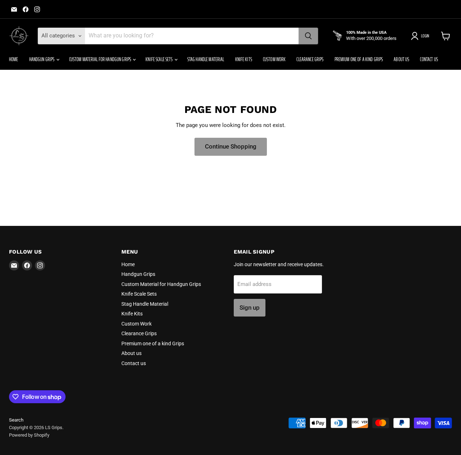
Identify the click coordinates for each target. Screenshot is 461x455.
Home (13, 59)
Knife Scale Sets (159, 59)
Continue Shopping (230, 146)
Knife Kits (243, 59)
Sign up (250, 307)
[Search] (308, 36)
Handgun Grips (42, 59)
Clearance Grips (309, 59)
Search (16, 420)
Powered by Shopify (29, 435)
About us (401, 59)
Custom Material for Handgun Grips (100, 59)
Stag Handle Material (205, 59)
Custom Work (274, 59)
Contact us (429, 59)
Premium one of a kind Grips (359, 59)
